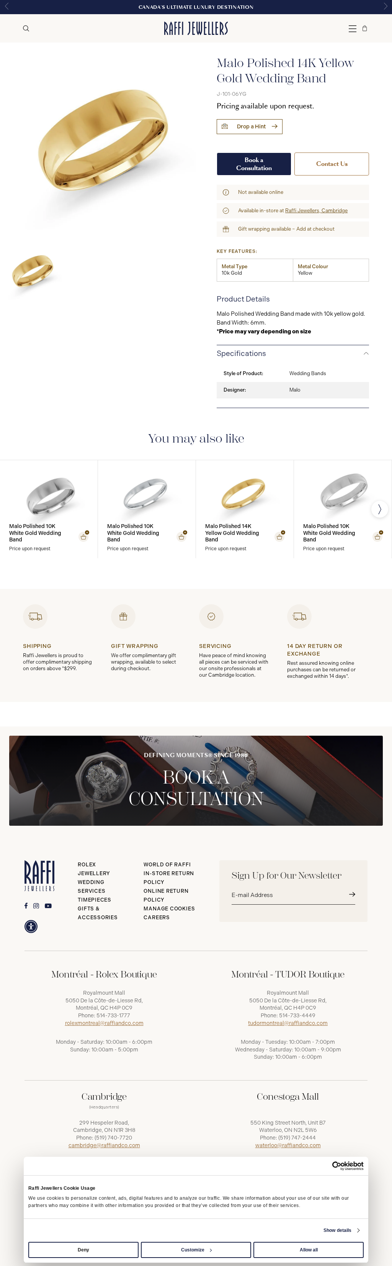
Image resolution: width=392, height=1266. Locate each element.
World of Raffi (167, 865)
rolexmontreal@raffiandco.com (104, 1023)
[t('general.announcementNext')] (385, 7)
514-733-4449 (297, 1015)
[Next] (379, 509)
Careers (157, 917)
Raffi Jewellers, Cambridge (316, 210)
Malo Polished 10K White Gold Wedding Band (35, 533)
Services (91, 891)
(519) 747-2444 (297, 1138)
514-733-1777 (113, 1015)
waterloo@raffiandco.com (288, 1145)
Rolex (87, 865)
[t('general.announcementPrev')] (6, 7)
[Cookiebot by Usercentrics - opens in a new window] (330, 1166)
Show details (337, 1230)
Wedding (91, 882)
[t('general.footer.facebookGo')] (26, 906)
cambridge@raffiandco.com (104, 1145)
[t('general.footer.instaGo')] (36, 906)
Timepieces (94, 900)
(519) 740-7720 (113, 1138)
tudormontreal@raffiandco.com (288, 1023)
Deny (83, 1250)
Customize (192, 1250)
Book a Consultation (254, 164)
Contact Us (332, 164)
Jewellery (94, 873)
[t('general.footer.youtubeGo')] (48, 906)
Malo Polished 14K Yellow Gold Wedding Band (232, 533)
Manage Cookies (169, 909)
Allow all (309, 1250)
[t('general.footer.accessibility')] (31, 926)
